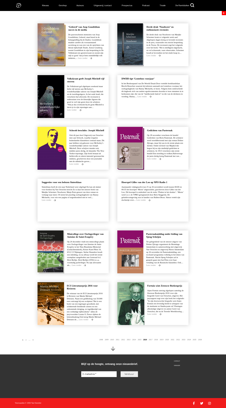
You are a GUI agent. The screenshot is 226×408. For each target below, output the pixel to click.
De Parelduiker (182, 5)
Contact (177, 361)
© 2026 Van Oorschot (33, 403)
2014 (134, 339)
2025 (194, 339)
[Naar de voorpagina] (16, 5)
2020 (167, 339)
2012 (123, 339)
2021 (172, 339)
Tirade (163, 5)
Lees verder (83, 58)
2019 (161, 339)
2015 (139, 339)
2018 (156, 339)
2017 (150, 339)
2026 (200, 339)
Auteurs (80, 5)
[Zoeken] (192, 5)
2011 (117, 339)
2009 (106, 339)
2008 (101, 339)
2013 (128, 339)
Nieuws (45, 5)
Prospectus (127, 5)
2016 (145, 339)
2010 (112, 339)
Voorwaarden (20, 403)
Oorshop (63, 5)
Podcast (146, 5)
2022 (178, 339)
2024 (189, 339)
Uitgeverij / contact (103, 5)
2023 (183, 339)
